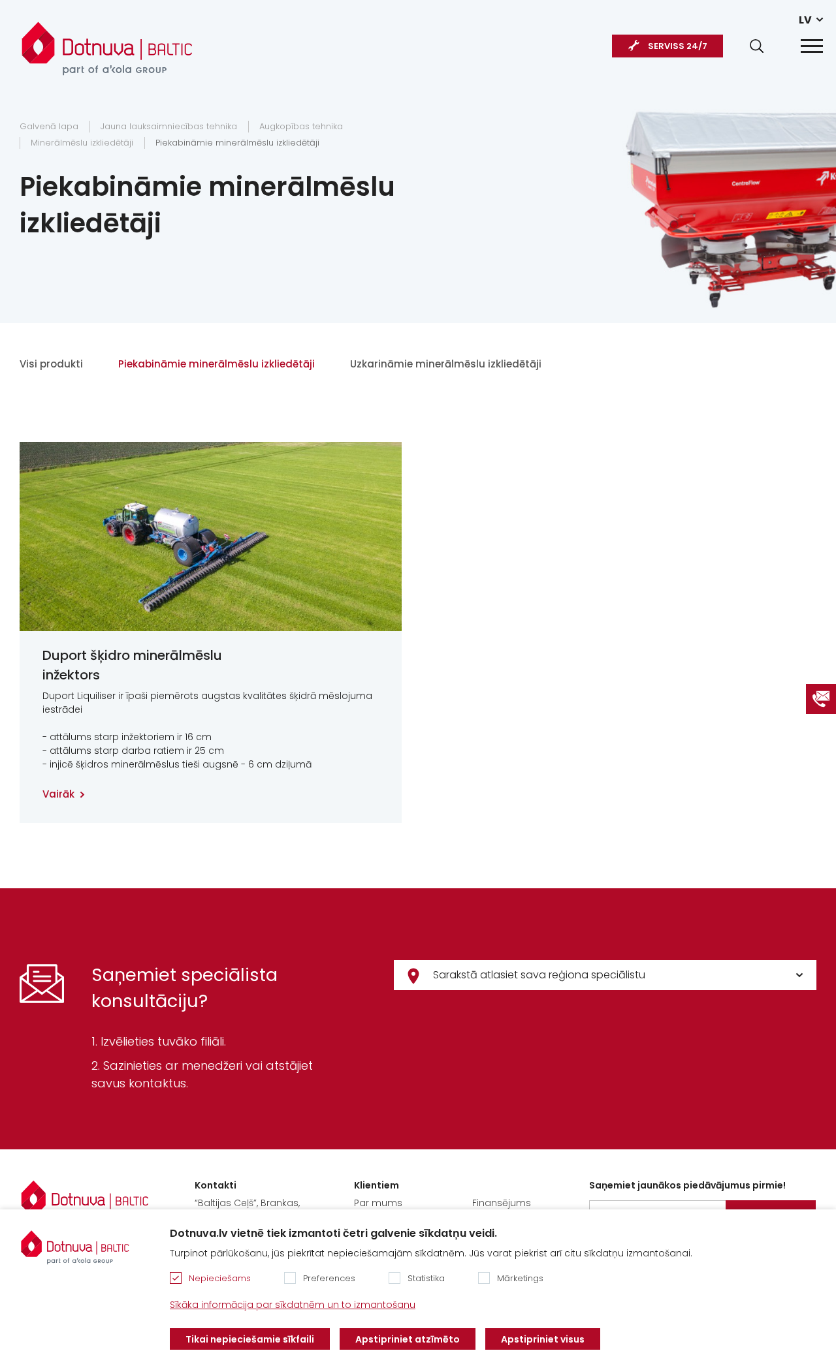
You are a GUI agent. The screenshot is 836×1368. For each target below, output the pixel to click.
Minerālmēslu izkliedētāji (82, 142)
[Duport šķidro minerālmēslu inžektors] (211, 536)
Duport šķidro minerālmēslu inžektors (132, 665)
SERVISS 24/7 (677, 46)
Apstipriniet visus (543, 1339)
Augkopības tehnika (301, 126)
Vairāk (58, 794)
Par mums (378, 1202)
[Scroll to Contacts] (821, 699)
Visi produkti (51, 364)
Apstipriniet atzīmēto (407, 1339)
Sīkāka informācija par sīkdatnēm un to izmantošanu (292, 1304)
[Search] (756, 46)
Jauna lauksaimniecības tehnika (169, 126)
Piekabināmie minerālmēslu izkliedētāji (237, 142)
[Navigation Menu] (812, 46)
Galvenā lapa (49, 126)
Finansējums (501, 1202)
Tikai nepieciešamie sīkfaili (249, 1339)
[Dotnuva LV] (107, 42)
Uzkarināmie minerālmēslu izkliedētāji (445, 364)
